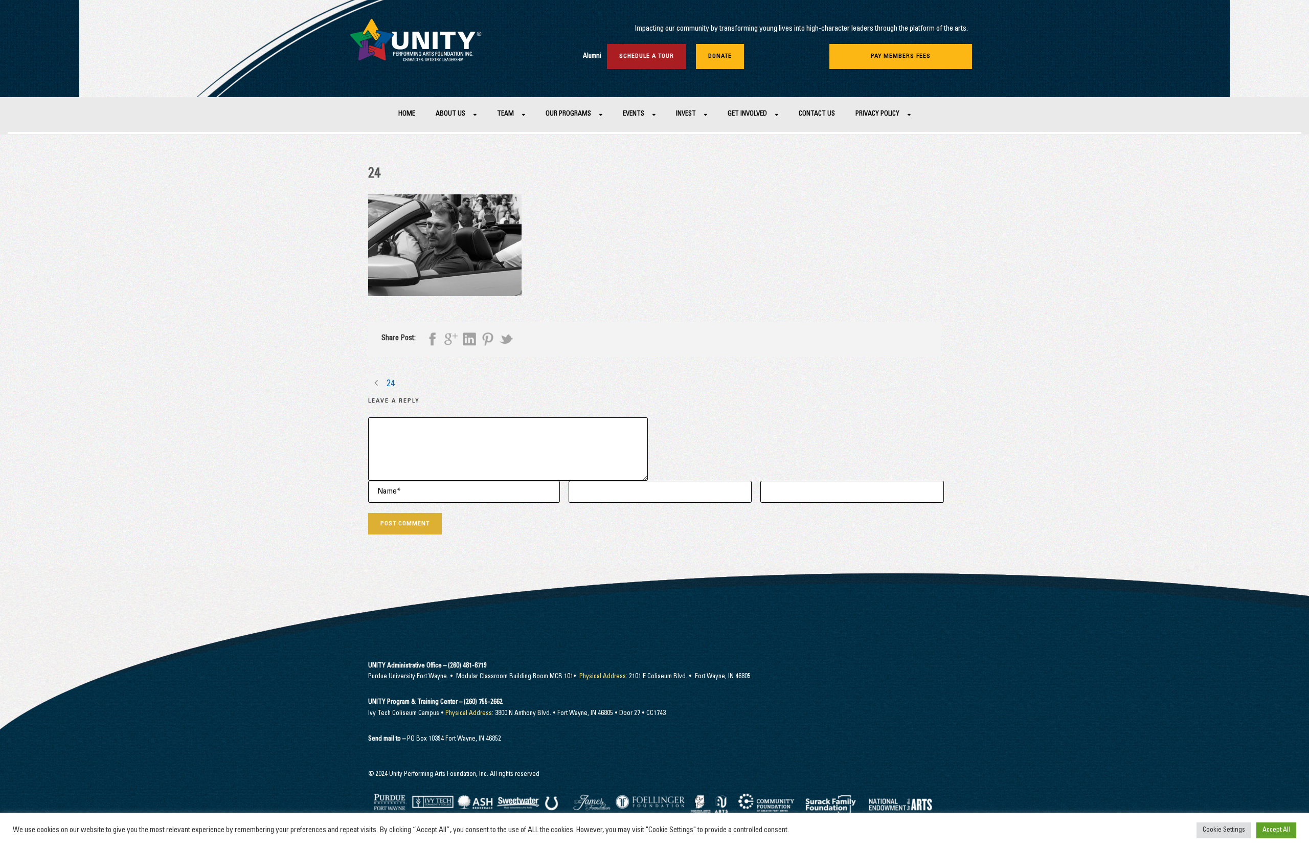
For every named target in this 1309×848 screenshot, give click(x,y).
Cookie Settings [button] (1224, 830)
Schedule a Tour (646, 56)
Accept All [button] (1276, 830)
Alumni (592, 56)
